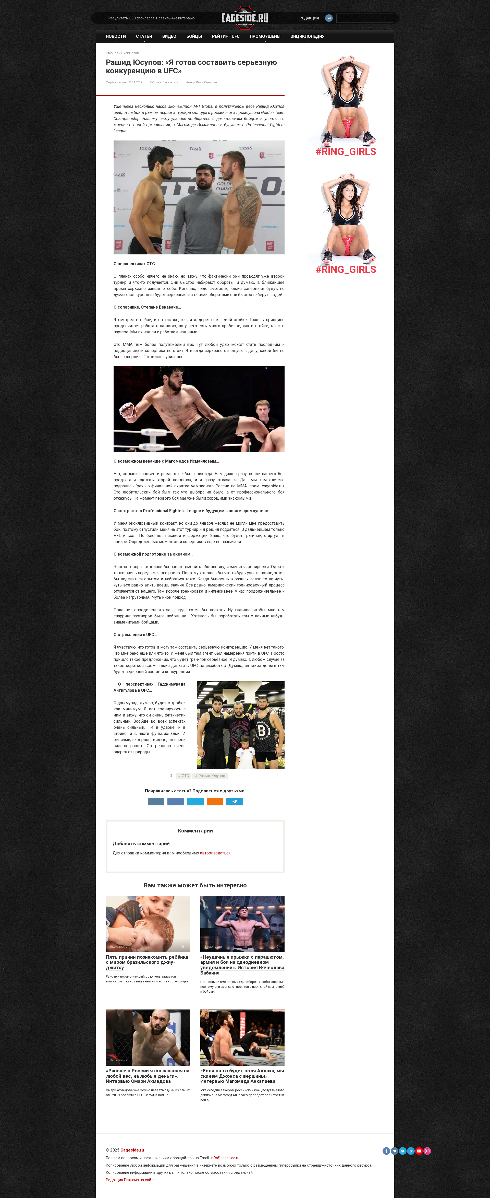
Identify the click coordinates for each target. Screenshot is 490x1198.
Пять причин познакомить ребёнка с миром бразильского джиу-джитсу (147, 962)
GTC (185, 776)
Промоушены (265, 36)
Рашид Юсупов (212, 776)
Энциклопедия (308, 36)
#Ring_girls (346, 152)
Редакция (309, 18)
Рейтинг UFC (226, 36)
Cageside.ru (132, 1150)
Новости (116, 36)
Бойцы (194, 36)
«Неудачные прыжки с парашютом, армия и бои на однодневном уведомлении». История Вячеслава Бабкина (242, 965)
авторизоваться (215, 853)
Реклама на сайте (139, 1180)
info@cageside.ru (225, 1158)
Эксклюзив (170, 82)
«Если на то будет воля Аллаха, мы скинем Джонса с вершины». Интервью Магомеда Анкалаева (242, 1076)
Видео (169, 36)
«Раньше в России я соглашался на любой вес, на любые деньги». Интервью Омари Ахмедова (147, 1076)
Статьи (144, 36)
